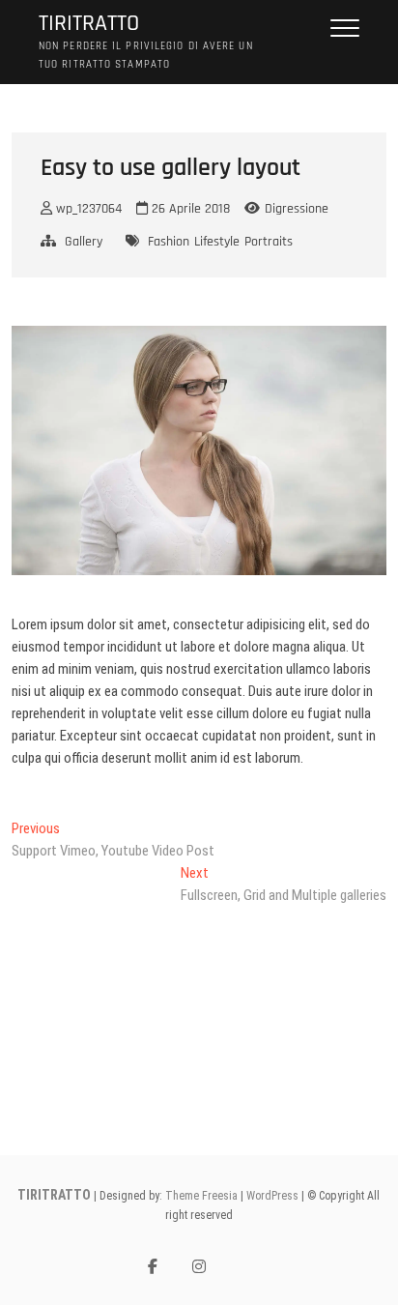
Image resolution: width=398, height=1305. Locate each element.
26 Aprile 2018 (189, 209)
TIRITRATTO (89, 24)
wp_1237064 (87, 209)
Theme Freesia (201, 1196)
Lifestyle (217, 241)
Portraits (268, 241)
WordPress (272, 1196)
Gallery (83, 241)
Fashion (168, 241)
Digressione (296, 209)
